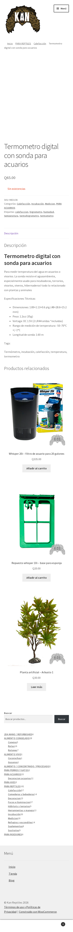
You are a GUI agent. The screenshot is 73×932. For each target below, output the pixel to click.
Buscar (8, 713)
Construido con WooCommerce (38, 911)
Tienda (13, 873)
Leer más (36, 687)
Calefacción (40, 43)
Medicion (50, 203)
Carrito (56, 922)
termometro (47, 215)
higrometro (36, 211)
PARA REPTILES (23, 43)
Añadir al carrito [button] (36, 468)
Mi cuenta (12, 926)
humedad (48, 211)
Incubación (37, 203)
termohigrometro (29, 215)
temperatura (11, 215)
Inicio (10, 43)
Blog (12, 880)
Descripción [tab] (11, 233)
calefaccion (21, 211)
